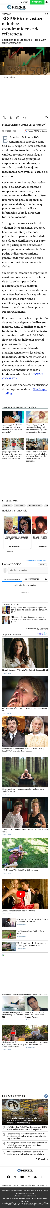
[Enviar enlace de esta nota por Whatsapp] (17, 117)
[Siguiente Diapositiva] (46, 531)
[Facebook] (8, 1177)
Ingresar (23, 2)
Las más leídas (13, 1096)
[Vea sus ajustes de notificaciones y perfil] (46, 2)
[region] (25, 595)
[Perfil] (25, 1171)
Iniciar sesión (31, 561)
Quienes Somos (18, 1185)
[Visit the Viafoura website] (42, 629)
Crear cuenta (41, 561)
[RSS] (35, 1177)
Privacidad (40, 1185)
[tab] (12, 579)
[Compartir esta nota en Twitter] (11, 117)
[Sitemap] (42, 1177)
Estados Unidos (35, 505)
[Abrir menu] (3, 8)
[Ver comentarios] (46, 14)
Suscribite (37, 2)
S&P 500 (7, 505)
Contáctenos (30, 1185)
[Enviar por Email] (24, 117)
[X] (15, 1177)
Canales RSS (6, 1185)
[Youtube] (22, 1177)
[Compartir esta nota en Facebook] (4, 117)
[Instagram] (29, 1177)
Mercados (19, 505)
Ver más (40, 1159)
